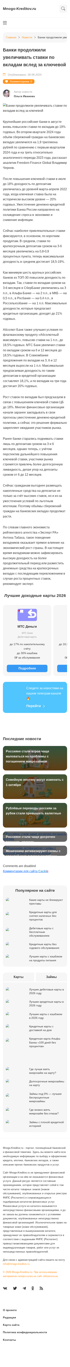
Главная (11, 37)
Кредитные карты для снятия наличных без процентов (43, 916)
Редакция (9, 1317)
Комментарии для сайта (25, 871)
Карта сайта (11, 1324)
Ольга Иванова (24, 96)
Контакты (9, 1339)
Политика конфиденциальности (25, 1332)
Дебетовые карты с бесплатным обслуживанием (41, 932)
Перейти (33, 706)
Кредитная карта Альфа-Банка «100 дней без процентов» (45, 1042)
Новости (27, 37)
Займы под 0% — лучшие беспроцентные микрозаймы (45, 1097)
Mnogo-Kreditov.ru (19, 9)
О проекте (10, 1310)
